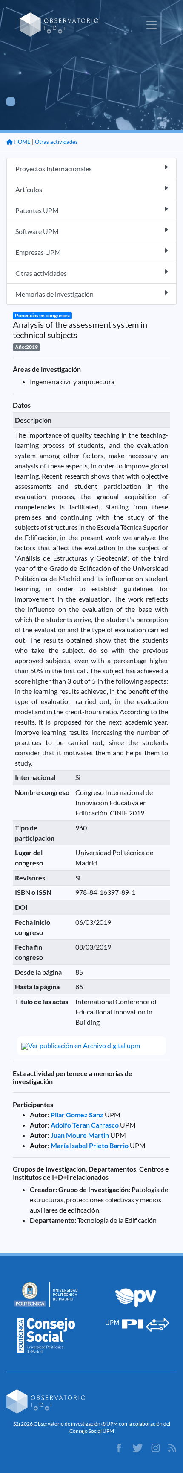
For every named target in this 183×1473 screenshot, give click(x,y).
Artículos (28, 189)
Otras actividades (56, 141)
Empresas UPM (38, 252)
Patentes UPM (37, 210)
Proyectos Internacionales (53, 168)
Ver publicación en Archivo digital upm (84, 1045)
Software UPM (37, 231)
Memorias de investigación (54, 294)
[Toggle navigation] (151, 24)
